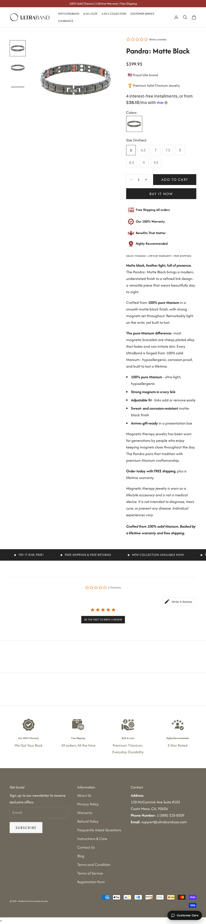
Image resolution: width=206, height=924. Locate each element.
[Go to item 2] (18, 68)
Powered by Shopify (39, 901)
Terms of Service (90, 873)
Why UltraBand (68, 14)
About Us (84, 795)
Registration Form (91, 882)
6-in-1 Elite (90, 14)
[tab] (178, 601)
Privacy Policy (88, 804)
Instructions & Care (92, 838)
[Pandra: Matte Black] (134, 124)
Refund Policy (88, 821)
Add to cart (174, 179)
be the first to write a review (103, 619)
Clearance (65, 21)
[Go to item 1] (18, 48)
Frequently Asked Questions (99, 830)
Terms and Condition (93, 864)
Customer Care (187, 915)
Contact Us (86, 847)
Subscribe (26, 827)
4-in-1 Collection (114, 14)
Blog (80, 856)
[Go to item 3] (18, 87)
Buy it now (161, 193)
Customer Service (142, 14)
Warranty (84, 812)
